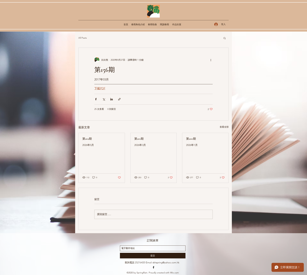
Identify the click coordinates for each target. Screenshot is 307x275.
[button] (224, 38)
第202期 (87, 138)
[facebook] (153, 267)
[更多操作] (211, 60)
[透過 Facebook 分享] (95, 99)
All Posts (82, 37)
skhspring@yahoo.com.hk (166, 262)
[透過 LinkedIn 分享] (111, 99)
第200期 (191, 138)
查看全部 (224, 126)
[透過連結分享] (119, 99)
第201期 (139, 138)
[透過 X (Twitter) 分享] (103, 99)
